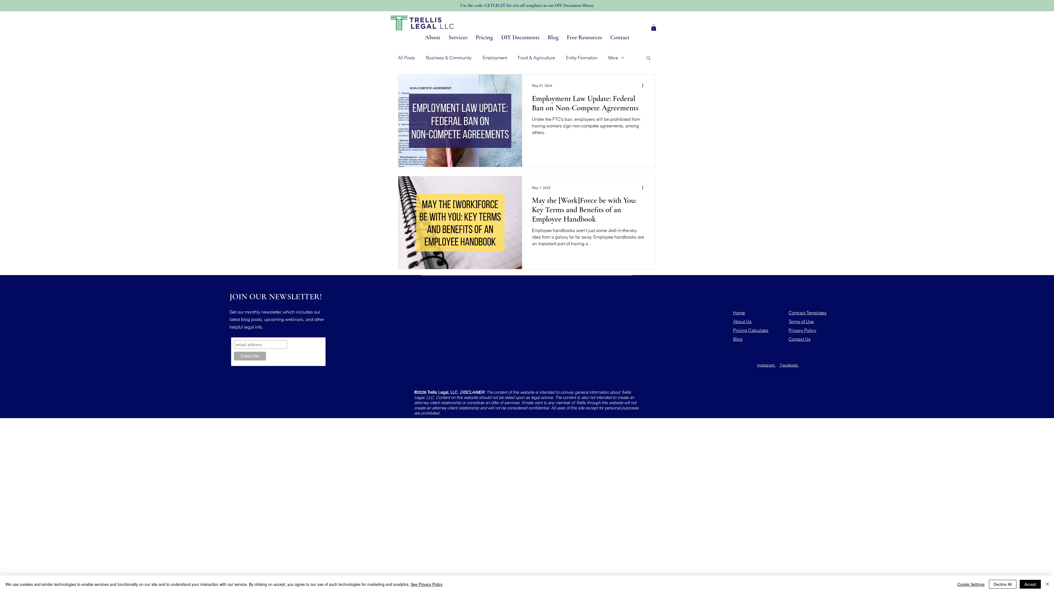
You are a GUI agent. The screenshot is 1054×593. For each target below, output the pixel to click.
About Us (742, 321)
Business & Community (449, 57)
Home (739, 312)
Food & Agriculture (536, 57)
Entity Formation (581, 57)
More (613, 57)
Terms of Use (801, 321)
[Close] (1047, 584)
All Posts (406, 57)
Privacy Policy (802, 330)
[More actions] (644, 85)
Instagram (766, 365)
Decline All (1003, 584)
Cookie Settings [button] (971, 584)
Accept (1030, 584)
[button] (653, 27)
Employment (495, 57)
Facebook (789, 365)
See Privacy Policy (426, 584)
